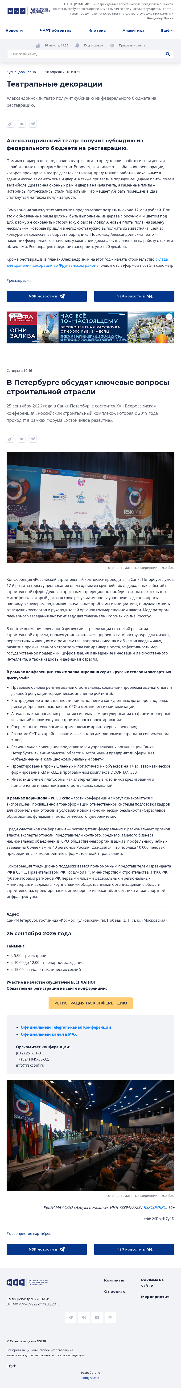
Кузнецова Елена (21, 71)
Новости (14, 30)
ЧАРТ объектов (55, 30)
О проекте (115, 1291)
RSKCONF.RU (155, 1207)
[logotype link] (29, 11)
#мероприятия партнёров (29, 1233)
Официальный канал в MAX (49, 1034)
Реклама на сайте (152, 1283)
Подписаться (93, 45)
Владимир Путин (160, 18)
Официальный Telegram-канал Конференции (66, 1027)
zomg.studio (90, 1378)
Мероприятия (155, 1296)
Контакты (114, 1280)
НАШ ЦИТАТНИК (76, 4)
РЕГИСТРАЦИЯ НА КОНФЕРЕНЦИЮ (90, 1003)
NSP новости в (43, 296)
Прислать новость (132, 45)
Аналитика (133, 30)
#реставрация (19, 280)
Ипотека (97, 30)
